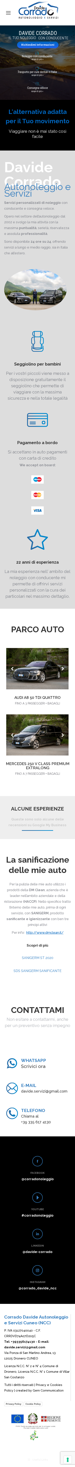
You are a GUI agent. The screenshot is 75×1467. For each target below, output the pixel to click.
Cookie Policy (33, 1403)
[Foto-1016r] (37, 735)
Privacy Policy (13, 1403)
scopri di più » (37, 91)
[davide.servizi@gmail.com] (12, 1088)
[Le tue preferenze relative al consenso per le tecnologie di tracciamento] (68, 1460)
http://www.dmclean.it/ (45, 933)
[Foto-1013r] (37, 668)
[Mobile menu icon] (8, 13)
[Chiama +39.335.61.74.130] (12, 1063)
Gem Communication (48, 1390)
